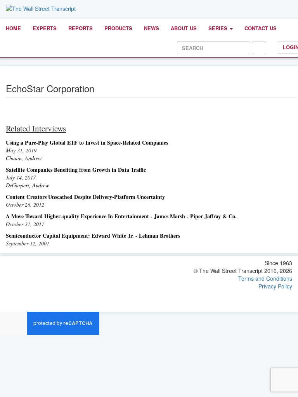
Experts (45, 28)
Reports (80, 28)
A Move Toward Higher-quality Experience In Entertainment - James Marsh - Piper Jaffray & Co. (121, 216)
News (151, 28)
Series (218, 28)
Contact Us (260, 28)
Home (13, 28)
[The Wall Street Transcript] (41, 8)
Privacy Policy (275, 286)
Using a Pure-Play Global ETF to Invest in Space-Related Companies (87, 142)
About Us (184, 28)
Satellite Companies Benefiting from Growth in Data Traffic (76, 170)
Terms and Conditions (265, 278)
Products (118, 28)
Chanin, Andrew (24, 158)
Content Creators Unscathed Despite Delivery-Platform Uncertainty (85, 197)
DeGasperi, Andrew (27, 185)
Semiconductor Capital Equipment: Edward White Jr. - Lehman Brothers (93, 235)
